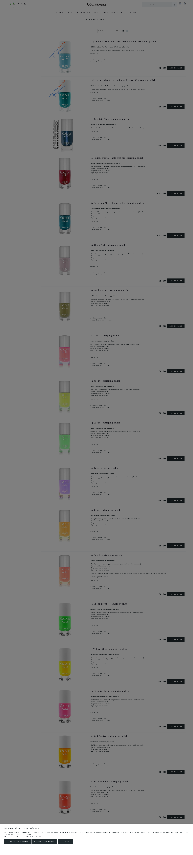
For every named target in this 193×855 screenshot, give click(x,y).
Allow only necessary (17, 842)
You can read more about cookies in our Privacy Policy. (25, 836)
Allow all (66, 842)
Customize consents (44, 842)
